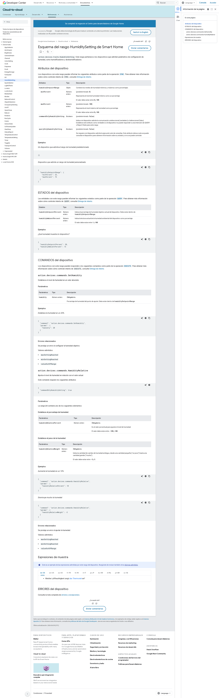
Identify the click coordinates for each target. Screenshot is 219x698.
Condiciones (37, 693)
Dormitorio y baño (97, 663)
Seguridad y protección (99, 647)
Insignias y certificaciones (128, 639)
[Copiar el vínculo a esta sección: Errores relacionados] (58, 341)
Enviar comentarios (139, 48)
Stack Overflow (153, 650)
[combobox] (167, 3)
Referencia (52, 15)
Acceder (213, 3)
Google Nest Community (156, 654)
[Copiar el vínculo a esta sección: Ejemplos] (48, 142)
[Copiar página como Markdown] (48, 52)
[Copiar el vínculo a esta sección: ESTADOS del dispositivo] (71, 193)
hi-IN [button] (77, 573)
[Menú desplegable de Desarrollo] (43, 14)
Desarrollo (38, 3)
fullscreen (211, 9)
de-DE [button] (42, 573)
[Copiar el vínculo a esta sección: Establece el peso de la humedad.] (68, 438)
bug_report (208, 9)
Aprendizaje (20, 15)
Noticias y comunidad (67, 3)
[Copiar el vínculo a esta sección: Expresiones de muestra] (70, 557)
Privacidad (48, 693)
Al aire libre (94, 667)
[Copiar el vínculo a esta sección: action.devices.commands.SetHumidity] (84, 275)
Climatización (95, 643)
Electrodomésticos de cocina (101, 659)
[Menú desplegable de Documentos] (93, 2)
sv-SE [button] (126, 573)
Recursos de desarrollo (127, 647)
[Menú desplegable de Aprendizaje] (27, 14)
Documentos (85, 3)
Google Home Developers (46, 41)
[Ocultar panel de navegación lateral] (27, 694)
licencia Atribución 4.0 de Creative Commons (99, 619)
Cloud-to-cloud (12, 9)
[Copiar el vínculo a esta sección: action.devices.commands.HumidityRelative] (90, 370)
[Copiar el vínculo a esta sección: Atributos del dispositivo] (70, 68)
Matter (36, 639)
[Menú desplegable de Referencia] (59, 14)
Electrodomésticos (97, 655)
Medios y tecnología (98, 651)
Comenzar (7, 15)
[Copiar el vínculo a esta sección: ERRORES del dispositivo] (70, 589)
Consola (202, 3)
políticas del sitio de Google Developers (83, 621)
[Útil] (146, 41)
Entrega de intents (84, 77)
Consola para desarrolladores (158, 639)
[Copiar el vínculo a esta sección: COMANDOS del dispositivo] (75, 260)
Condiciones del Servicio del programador (129, 659)
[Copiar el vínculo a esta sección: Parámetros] (50, 286)
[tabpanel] (94, 578)
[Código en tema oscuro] (145, 152)
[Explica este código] (142, 152)
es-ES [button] (60, 573)
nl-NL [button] (109, 573)
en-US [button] (51, 573)
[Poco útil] (149, 41)
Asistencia (68, 15)
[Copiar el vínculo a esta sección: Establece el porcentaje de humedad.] (71, 412)
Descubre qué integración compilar (43, 676)
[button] (15, 42)
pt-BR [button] (117, 573)
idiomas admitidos (131, 565)
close (215, 9)
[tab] (42, 572)
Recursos (50, 3)
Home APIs (66, 641)
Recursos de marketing (127, 643)
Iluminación (94, 639)
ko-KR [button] (100, 573)
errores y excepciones (70, 595)
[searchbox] (15, 22)
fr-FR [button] (69, 573)
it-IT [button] (84, 573)
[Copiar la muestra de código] (149, 152)
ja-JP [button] (92, 573)
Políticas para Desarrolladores (130, 664)
